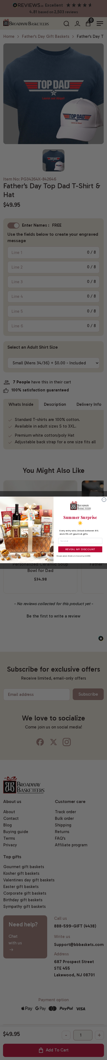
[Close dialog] (104, 500)
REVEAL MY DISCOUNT (80, 549)
